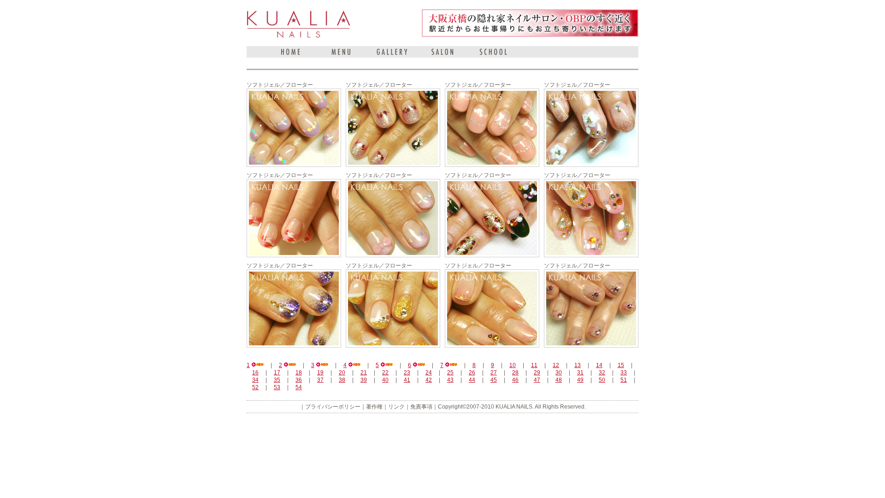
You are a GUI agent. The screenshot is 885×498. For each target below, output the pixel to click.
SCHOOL (493, 52)
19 (320, 372)
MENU (341, 52)
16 (255, 372)
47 (537, 380)
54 (298, 387)
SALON (442, 52)
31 (580, 372)
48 (558, 380)
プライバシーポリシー (332, 406)
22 (385, 372)
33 (623, 372)
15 (621, 365)
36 (298, 380)
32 (602, 372)
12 (556, 365)
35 (277, 380)
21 (363, 372)
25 (450, 372)
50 (602, 380)
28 (515, 372)
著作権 (374, 406)
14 (599, 365)
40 (385, 380)
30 (558, 372)
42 (428, 380)
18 (298, 372)
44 (472, 380)
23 (407, 372)
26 (472, 372)
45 (493, 380)
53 (277, 387)
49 (580, 380)
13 (577, 365)
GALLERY (391, 52)
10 (512, 365)
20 (342, 372)
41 (407, 380)
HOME (290, 52)
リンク (396, 406)
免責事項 (421, 406)
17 (277, 372)
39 (363, 380)
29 (537, 372)
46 (515, 380)
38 (342, 380)
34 (255, 380)
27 (493, 372)
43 (450, 380)
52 (255, 387)
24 (428, 372)
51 (623, 380)
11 (534, 365)
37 (320, 380)
